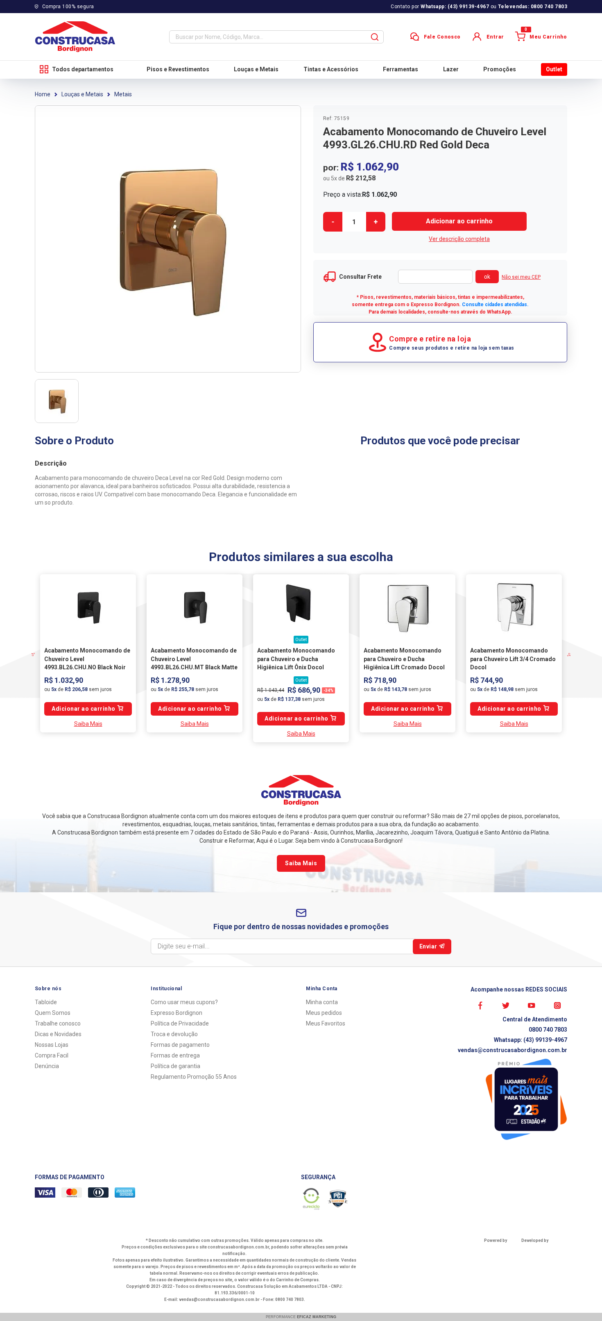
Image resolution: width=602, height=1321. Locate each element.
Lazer (451, 69)
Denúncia (47, 1066)
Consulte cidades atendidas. (495, 304)
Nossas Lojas (51, 1044)
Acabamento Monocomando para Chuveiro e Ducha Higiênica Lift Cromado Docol (404, 659)
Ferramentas (400, 69)
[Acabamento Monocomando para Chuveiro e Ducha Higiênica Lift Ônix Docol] (301, 607)
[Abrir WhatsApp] (581, 1300)
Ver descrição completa (459, 239)
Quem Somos (52, 1013)
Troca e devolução (174, 1034)
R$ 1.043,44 (270, 690)
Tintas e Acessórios (330, 69)
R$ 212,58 (361, 178)
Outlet (554, 69)
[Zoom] (57, 401)
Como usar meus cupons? (184, 1002)
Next (561, 654)
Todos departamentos (82, 69)
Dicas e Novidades (58, 1034)
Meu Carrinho (546, 36)
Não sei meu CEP (521, 277)
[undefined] (168, 239)
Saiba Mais (88, 724)
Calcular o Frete (435, 277)
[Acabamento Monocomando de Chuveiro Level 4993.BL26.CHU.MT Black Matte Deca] (194, 607)
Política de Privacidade (180, 1023)
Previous (41, 654)
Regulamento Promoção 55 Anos (194, 1076)
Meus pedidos (324, 1013)
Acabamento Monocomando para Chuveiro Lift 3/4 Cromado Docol (513, 659)
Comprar (459, 221)
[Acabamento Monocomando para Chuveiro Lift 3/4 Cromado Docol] (514, 607)
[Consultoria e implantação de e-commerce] (540, 1250)
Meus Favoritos (325, 1023)
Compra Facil (51, 1055)
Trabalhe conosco (58, 1023)
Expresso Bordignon (176, 1013)
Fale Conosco (442, 37)
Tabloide (46, 1002)
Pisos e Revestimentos (178, 69)
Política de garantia (175, 1066)
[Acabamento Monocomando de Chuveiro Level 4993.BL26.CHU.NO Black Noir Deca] (88, 607)
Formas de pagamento (180, 1044)
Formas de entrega (175, 1055)
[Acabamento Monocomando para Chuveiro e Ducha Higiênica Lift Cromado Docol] (407, 607)
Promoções (499, 69)
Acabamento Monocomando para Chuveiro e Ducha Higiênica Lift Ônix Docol (296, 659)
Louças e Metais (256, 69)
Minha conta (322, 1002)
